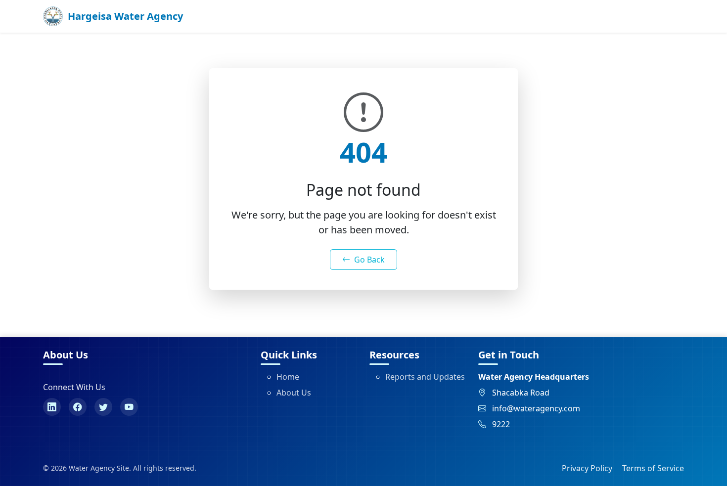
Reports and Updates (425, 376)
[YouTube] (129, 407)
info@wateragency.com (536, 408)
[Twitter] (103, 407)
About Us (293, 392)
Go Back (369, 259)
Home (287, 376)
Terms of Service (653, 468)
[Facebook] (78, 407)
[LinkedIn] (52, 407)
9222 (501, 424)
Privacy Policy (587, 468)
